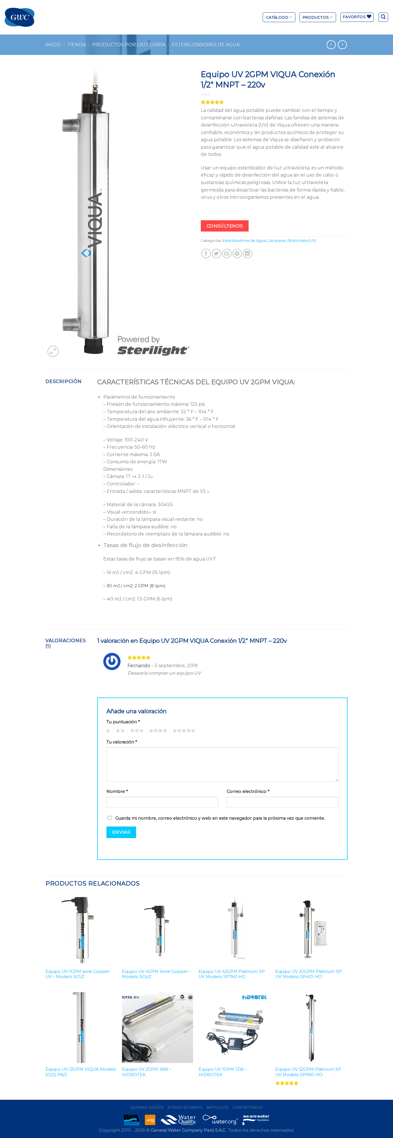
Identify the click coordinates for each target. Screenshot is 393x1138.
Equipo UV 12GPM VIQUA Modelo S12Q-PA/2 (80, 1072)
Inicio (53, 44)
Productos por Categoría (128, 44)
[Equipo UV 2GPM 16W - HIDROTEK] (157, 1027)
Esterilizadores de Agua (206, 44)
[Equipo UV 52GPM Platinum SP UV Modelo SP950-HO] (310, 1027)
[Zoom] (53, 351)
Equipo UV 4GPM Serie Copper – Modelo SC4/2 (156, 974)
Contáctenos (247, 1107)
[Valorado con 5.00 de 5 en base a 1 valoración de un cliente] (274, 102)
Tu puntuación (123, 721)
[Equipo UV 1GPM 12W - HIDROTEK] (234, 1027)
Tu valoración (121, 742)
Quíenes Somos (147, 1107)
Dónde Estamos (185, 1107)
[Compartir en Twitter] (216, 253)
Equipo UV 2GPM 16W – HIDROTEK (146, 1072)
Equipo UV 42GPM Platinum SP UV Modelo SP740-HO (232, 974)
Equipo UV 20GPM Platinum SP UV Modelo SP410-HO (308, 974)
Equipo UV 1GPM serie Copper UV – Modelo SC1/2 (77, 974)
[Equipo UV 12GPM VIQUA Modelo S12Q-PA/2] (81, 1027)
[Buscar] (383, 17)
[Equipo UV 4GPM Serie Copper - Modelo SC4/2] (157, 929)
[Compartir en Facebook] (206, 253)
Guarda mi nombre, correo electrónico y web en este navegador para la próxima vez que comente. (220, 818)
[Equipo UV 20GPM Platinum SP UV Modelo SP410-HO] (310, 929)
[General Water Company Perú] (19, 17)
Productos (316, 17)
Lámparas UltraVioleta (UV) (292, 240)
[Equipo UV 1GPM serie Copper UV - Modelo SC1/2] (81, 929)
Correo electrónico (248, 791)
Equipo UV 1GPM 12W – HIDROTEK (223, 1072)
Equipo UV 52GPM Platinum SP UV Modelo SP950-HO (308, 1072)
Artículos (218, 1107)
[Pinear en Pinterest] (237, 253)
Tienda (76, 44)
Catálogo (277, 17)
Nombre (117, 791)
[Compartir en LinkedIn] (247, 253)
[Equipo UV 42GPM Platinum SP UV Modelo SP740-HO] (234, 929)
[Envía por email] (227, 253)
